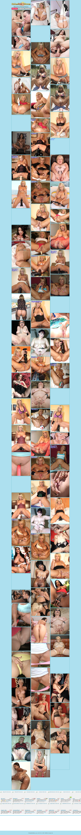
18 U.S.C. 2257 (41, 833)
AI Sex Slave (14, 8)
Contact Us (50, 833)
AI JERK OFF (21, 8)
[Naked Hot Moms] (21, 3)
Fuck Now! (27, 8)
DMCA (46, 833)
